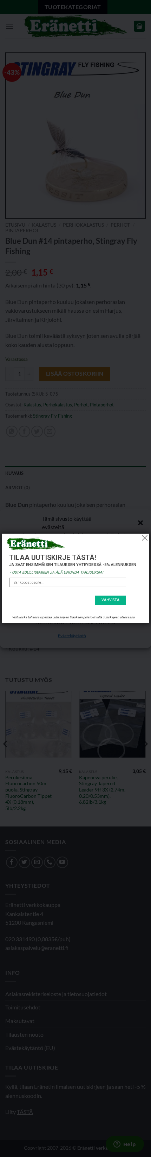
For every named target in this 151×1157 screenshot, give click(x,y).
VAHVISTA (110, 600)
